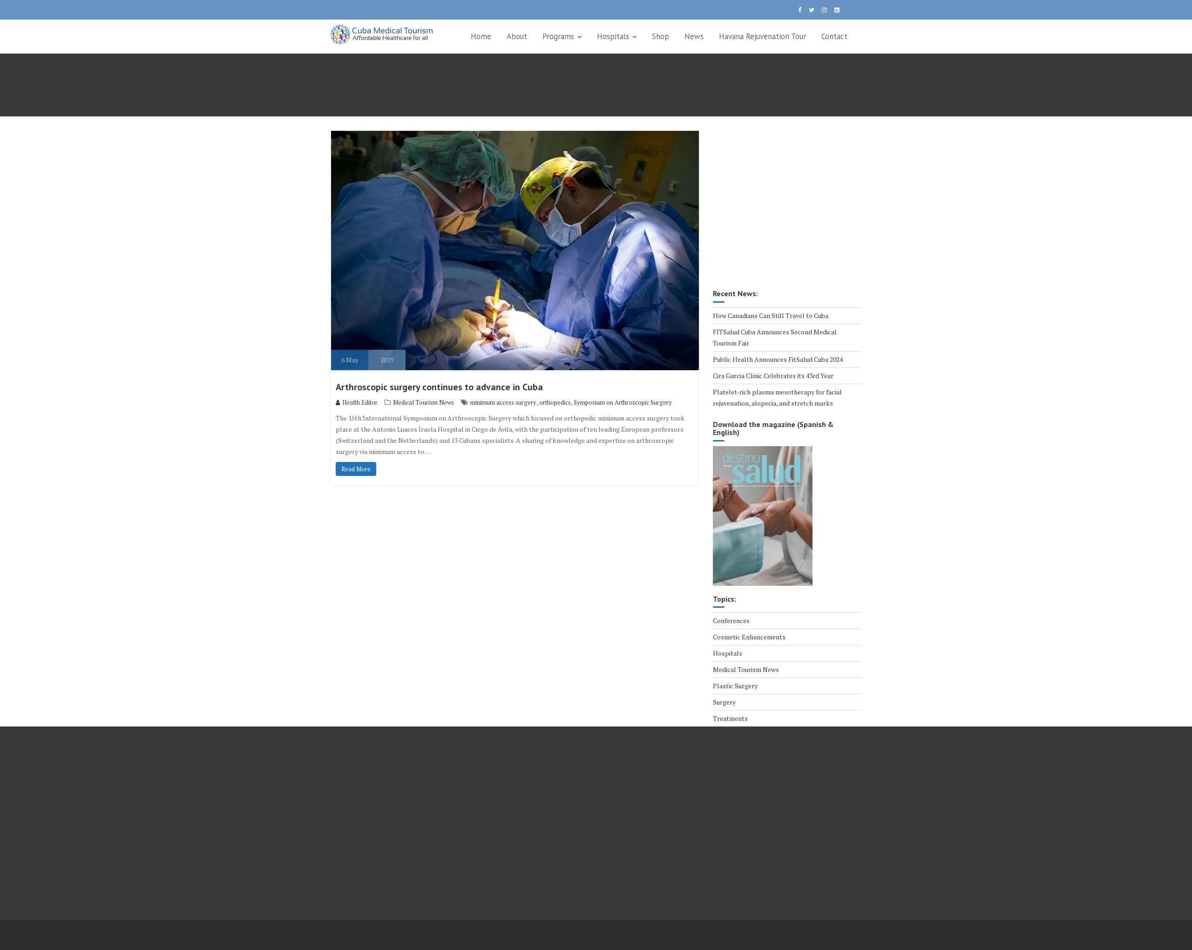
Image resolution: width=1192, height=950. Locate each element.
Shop (660, 36)
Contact (834, 36)
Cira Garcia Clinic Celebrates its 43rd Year (773, 375)
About (517, 36)
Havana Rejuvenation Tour (762, 36)
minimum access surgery (503, 402)
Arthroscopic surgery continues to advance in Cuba (439, 387)
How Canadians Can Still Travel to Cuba (770, 315)
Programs (558, 36)
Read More (356, 469)
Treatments (730, 718)
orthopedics (555, 402)
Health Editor (360, 402)
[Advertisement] (787, 211)
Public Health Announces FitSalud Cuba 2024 (778, 359)
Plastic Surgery (735, 685)
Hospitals (613, 36)
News (694, 36)
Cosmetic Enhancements (749, 636)
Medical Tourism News (423, 402)
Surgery (724, 702)
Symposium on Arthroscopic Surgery (623, 402)
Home (481, 36)
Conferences (731, 620)
